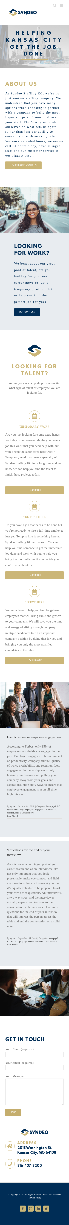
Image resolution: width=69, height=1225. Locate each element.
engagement (40, 809)
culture (31, 941)
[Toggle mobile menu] (62, 5)
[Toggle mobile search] (54, 5)
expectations (51, 809)
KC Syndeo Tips (14, 941)
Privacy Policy (35, 1198)
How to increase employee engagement (34, 737)
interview (39, 941)
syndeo (13, 806)
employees (29, 809)
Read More (11, 816)
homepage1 (51, 806)
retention (10, 813)
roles (17, 813)
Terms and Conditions (52, 1194)
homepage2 (53, 938)
